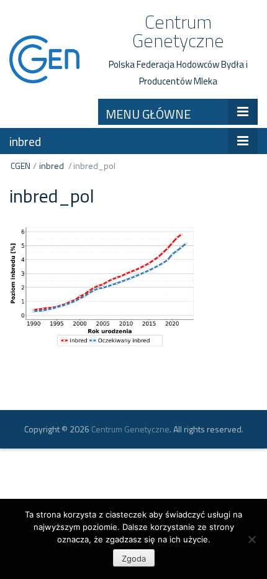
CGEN (20, 165)
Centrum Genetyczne (178, 31)
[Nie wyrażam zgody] (251, 539)
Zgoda (134, 558)
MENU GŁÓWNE (148, 114)
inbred (25, 141)
